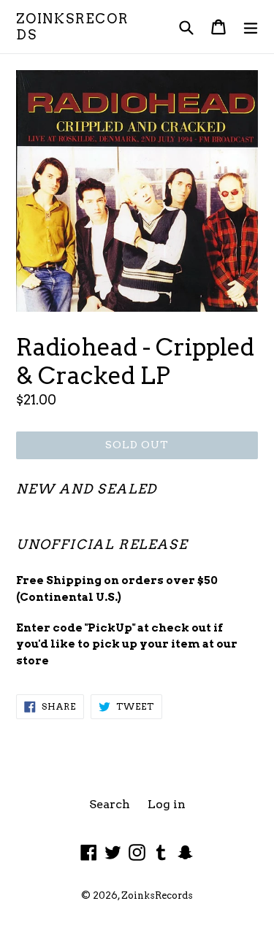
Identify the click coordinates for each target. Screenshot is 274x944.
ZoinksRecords (72, 26)
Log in (167, 804)
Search (109, 804)
